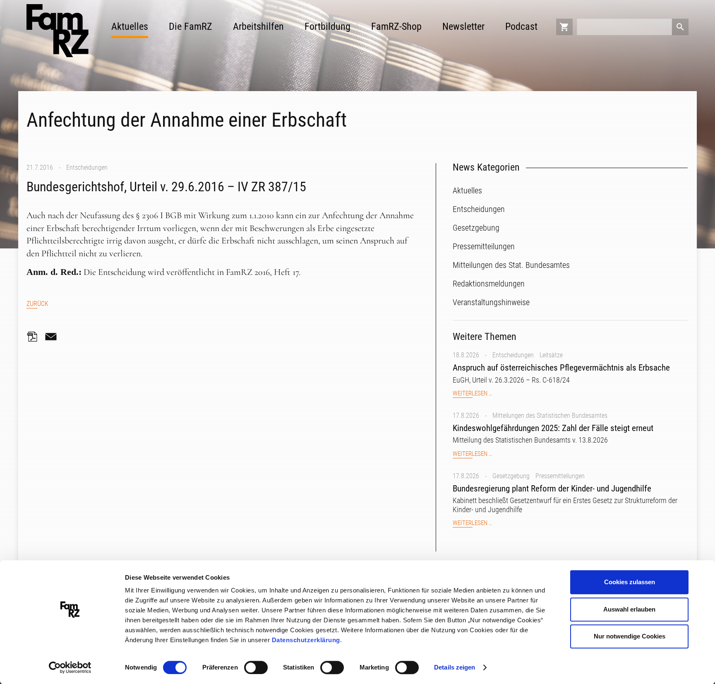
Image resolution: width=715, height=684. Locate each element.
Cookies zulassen (629, 581)
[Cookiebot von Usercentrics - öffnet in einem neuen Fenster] (70, 668)
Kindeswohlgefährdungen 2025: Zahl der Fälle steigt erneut (553, 428)
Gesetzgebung (511, 476)
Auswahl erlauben (629, 609)
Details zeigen (454, 667)
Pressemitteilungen (560, 476)
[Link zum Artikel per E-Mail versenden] (53, 336)
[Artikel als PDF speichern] (34, 336)
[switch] (256, 667)
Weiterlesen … (472, 393)
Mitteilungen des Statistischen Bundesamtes (549, 415)
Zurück (37, 304)
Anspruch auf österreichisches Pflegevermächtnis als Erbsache (561, 368)
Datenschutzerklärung (306, 639)
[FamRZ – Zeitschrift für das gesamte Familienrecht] (57, 30)
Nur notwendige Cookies (629, 636)
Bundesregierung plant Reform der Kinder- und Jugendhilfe (552, 489)
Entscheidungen (87, 167)
